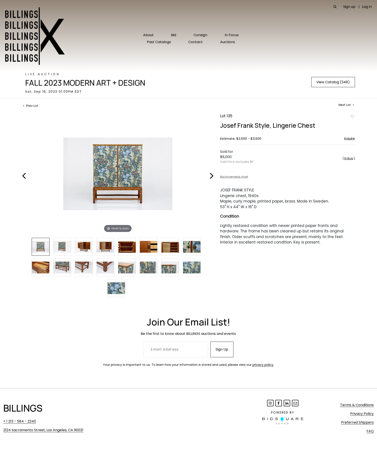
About (148, 34)
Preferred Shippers (357, 422)
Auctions (227, 41)
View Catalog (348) (333, 82)
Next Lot (345, 105)
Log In (367, 6)
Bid (173, 34)
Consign (200, 34)
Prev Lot (31, 106)
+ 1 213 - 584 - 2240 (19, 421)
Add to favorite (352, 116)
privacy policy (262, 365)
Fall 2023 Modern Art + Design (85, 83)
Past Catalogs (159, 41)
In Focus (232, 34)
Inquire (349, 138)
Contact (195, 41)
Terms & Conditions (357, 404)
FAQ (370, 431)
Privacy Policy (362, 413)
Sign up (349, 6)
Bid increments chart (234, 177)
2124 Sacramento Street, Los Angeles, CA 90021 (43, 430)
